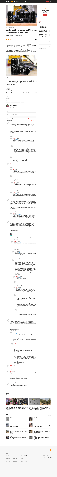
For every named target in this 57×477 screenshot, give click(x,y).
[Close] (39, 229)
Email (18, 235)
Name (18, 239)
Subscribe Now (28, 243)
